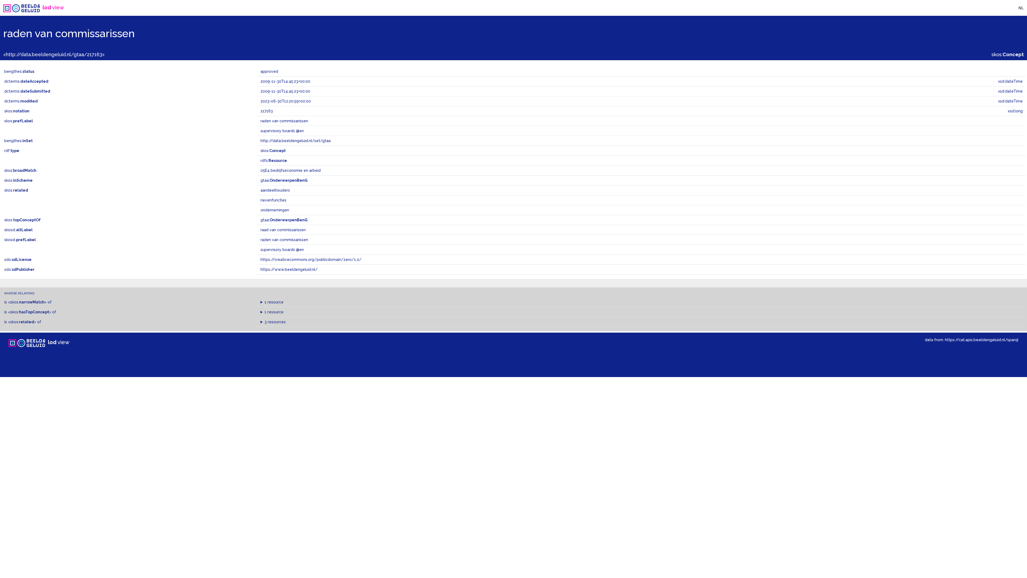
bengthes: (19, 71)
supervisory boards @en (282, 250)
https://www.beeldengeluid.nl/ (289, 269)
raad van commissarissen (283, 230)
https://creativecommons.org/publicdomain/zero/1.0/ (311, 259)
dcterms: (26, 81)
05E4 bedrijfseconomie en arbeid (290, 170)
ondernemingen (274, 210)
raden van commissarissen (284, 240)
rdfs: (273, 160)
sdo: (18, 259)
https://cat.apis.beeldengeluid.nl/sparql (981, 339)
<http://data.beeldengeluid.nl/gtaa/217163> (54, 54)
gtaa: (284, 180)
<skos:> (27, 302)
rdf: (11, 151)
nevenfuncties (273, 200)
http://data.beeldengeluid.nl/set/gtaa (295, 141)
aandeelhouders (275, 190)
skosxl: (18, 230)
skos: (1007, 54)
